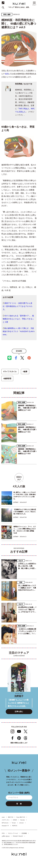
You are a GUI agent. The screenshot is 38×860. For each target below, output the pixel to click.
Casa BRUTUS (20, 817)
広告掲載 (24, 833)
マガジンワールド (13, 833)
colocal (21, 823)
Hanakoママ (5, 825)
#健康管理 (7, 378)
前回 (6, 74)
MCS (3, 833)
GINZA (15, 820)
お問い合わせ (6, 836)
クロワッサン (6, 820)
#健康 (25, 371)
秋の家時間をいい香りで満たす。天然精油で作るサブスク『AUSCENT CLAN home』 (18, 331)
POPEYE (14, 825)
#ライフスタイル (10, 371)
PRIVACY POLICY (18, 836)
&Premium (5, 823)
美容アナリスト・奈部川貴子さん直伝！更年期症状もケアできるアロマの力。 (17, 306)
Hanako (22, 820)
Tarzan (14, 823)
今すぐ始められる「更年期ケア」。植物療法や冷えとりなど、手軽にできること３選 (18, 319)
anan (3, 817)
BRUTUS (10, 817)
